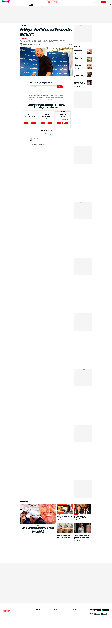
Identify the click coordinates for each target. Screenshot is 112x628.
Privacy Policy (47, 88)
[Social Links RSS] (104, 614)
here (44, 144)
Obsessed (50, 5)
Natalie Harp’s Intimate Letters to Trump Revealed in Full (38, 529)
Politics (58, 5)
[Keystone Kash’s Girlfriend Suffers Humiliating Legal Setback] (89, 76)
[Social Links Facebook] (95, 614)
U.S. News (76, 5)
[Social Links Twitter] (97, 614)
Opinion (61, 5)
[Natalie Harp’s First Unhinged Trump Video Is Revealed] (89, 61)
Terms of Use (42, 88)
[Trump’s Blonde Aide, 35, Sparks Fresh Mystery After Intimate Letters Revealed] (89, 85)
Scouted (81, 5)
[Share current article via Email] (69, 44)
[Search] (110, 5)
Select (30, 123)
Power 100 (66, 5)
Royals (54, 5)
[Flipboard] (106, 614)
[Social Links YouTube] (102, 614)
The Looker (41, 5)
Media (46, 5)
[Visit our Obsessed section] (9, 2)
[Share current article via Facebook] (64, 44)
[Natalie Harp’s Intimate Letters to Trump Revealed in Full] (89, 53)
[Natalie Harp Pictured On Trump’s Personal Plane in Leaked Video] (89, 68)
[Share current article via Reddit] (72, 44)
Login (51, 130)
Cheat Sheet (36, 5)
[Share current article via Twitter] (67, 44)
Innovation (71, 5)
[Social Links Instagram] (99, 614)
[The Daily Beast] (52, 2)
